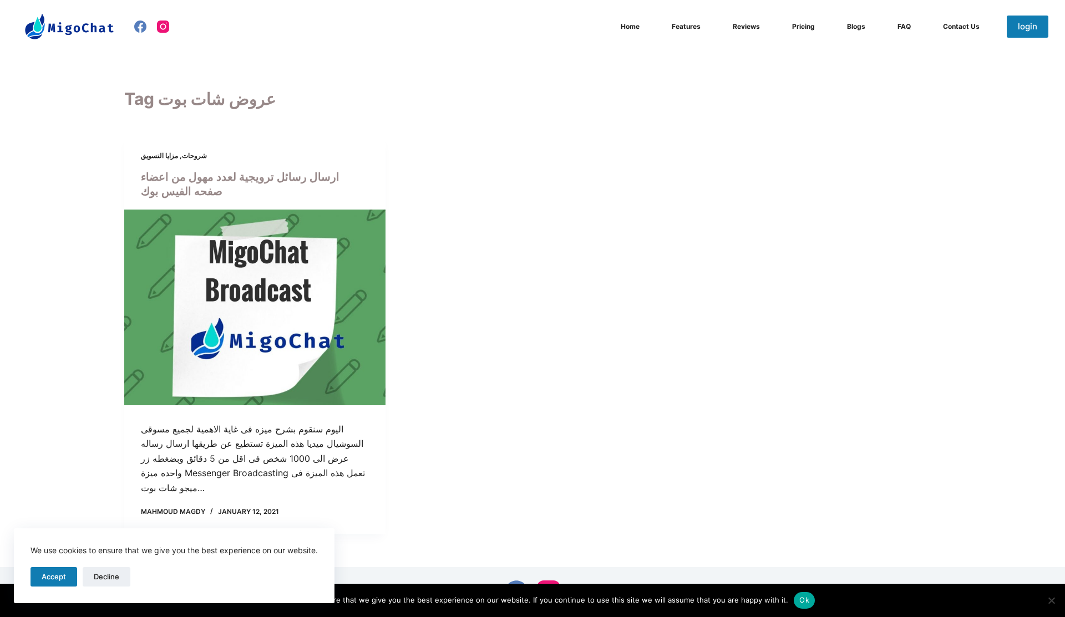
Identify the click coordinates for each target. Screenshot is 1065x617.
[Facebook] (140, 27)
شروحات (194, 155)
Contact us (961, 26)
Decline (106, 576)
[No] (1051, 600)
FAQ (904, 26)
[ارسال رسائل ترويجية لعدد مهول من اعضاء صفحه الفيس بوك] (255, 307)
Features (686, 26)
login (1027, 26)
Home (630, 26)
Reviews (746, 26)
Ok (804, 599)
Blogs (856, 26)
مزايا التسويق (159, 155)
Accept (54, 576)
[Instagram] (163, 27)
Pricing (803, 26)
